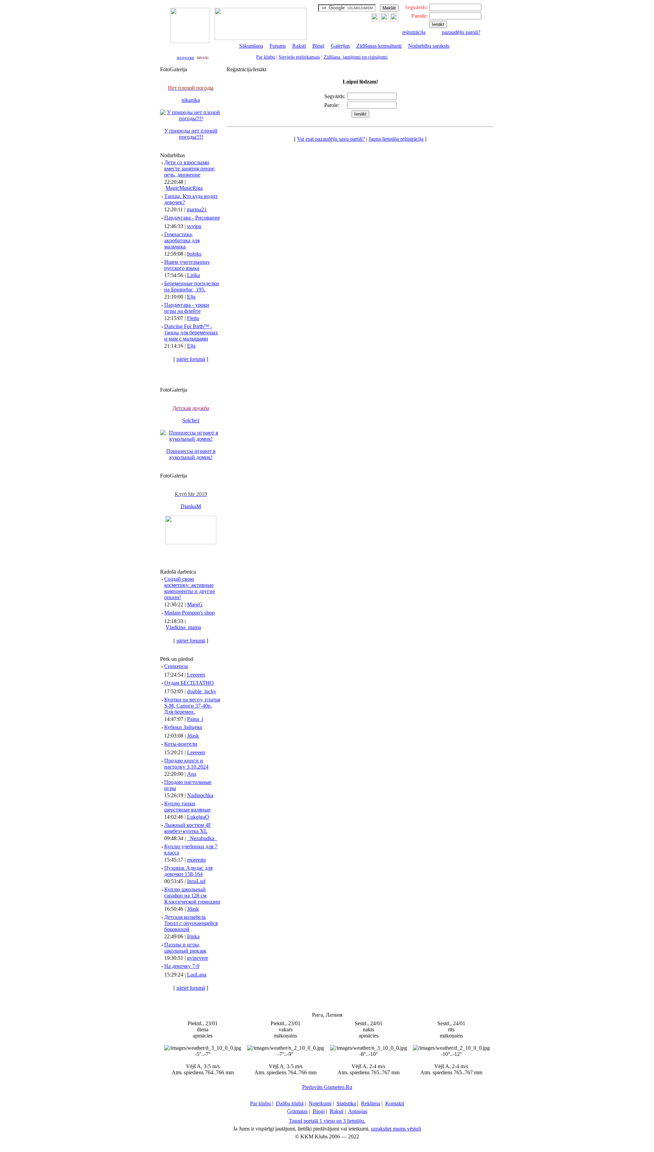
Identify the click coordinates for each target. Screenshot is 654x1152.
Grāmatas (297, 1111)
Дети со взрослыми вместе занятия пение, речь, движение (190, 169)
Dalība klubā (289, 1103)
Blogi (318, 46)
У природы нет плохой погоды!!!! (190, 134)
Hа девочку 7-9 (181, 966)
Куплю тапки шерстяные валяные (187, 807)
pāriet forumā (190, 359)
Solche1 (191, 420)
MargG (195, 604)
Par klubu (265, 57)
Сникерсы (176, 666)
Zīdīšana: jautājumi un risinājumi (356, 57)
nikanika (191, 100)
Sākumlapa (251, 46)
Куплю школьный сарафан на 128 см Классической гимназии (192, 895)
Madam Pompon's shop (189, 613)
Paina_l (195, 719)
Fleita (193, 318)
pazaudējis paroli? (461, 32)
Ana (191, 774)
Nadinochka (200, 795)
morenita (196, 860)
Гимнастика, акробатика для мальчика (182, 240)
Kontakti (394, 1103)
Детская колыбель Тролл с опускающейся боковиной (191, 923)
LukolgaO (198, 817)
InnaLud (196, 881)
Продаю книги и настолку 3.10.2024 (186, 764)
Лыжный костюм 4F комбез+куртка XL (187, 828)
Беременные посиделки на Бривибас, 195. (191, 286)
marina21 (197, 209)
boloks (194, 254)
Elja (191, 297)
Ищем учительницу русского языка (187, 265)
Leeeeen (196, 675)
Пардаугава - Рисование (192, 218)
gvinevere (197, 958)
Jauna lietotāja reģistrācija (396, 139)
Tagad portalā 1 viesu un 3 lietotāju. (327, 1121)
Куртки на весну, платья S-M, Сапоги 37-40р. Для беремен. (192, 706)
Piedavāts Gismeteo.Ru (327, 1087)
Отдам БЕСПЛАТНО (189, 683)
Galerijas (340, 46)
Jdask (193, 736)
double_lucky (201, 691)
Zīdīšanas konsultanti (379, 46)
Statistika (346, 1103)
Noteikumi (320, 1103)
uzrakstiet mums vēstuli (396, 1129)
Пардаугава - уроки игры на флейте (186, 308)
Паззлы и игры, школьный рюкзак (185, 948)
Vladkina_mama (183, 627)
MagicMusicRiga (184, 188)
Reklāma (370, 1103)
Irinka (193, 936)
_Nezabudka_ (202, 838)
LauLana (196, 974)
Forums (277, 46)
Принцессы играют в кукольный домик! (191, 454)
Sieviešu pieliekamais (299, 57)
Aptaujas (357, 1111)
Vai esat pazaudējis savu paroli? (331, 139)
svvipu (194, 226)
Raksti (299, 46)
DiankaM (191, 506)
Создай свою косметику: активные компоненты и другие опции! (189, 588)
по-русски (185, 57)
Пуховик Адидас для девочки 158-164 (188, 871)
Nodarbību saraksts (428, 46)
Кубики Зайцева (183, 727)
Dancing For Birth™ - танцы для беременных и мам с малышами (191, 332)
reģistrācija (413, 32)
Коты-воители (180, 744)
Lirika (193, 275)
